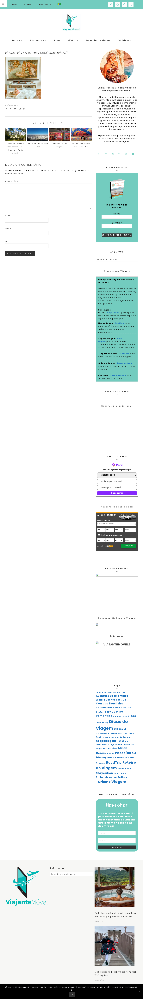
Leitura (107, 748)
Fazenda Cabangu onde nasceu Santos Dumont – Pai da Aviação (16, 148)
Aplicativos (119, 692)
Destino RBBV (103, 712)
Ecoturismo (116, 733)
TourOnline (120, 773)
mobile (110, 753)
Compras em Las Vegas (59, 145)
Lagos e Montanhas (119, 744)
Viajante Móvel (71, 22)
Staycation (104, 773)
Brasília (100, 700)
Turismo (103, 782)
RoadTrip (114, 762)
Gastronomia (115, 737)
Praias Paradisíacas (120, 757)
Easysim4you (124, 363)
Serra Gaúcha (124, 769)
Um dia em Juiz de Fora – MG (37, 145)
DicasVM (120, 729)
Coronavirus (104, 707)
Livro (115, 748)
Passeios (123, 753)
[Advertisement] (68, 77)
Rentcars (124, 353)
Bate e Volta (119, 696)
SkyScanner (114, 312)
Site (7, 241)
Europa (105, 737)
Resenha (101, 763)
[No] (139, 991)
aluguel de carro (104, 692)
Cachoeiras (113, 699)
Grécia (126, 737)
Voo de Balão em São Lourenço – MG (81, 145)
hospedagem (106, 741)
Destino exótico (122, 708)
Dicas (131, 716)
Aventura (102, 696)
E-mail (9, 228)
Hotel (120, 741)
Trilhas (122, 777)
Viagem (118, 781)
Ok (72, 995)
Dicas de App (102, 723)
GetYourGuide (118, 375)
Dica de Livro (120, 716)
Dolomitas (102, 734)
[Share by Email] (20, 109)
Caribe (124, 700)
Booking (119, 323)
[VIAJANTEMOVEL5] (97, 624)
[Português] (59, 4)
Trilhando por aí (106, 777)
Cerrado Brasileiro (109, 703)
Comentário (12, 181)
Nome (9, 216)
